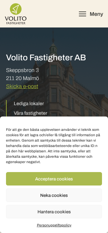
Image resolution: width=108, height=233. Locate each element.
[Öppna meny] (91, 14)
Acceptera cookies (54, 179)
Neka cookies (54, 195)
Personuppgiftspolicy (54, 225)
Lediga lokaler (29, 103)
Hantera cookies (54, 211)
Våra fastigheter (30, 113)
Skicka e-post (22, 86)
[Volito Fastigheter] (15, 13)
